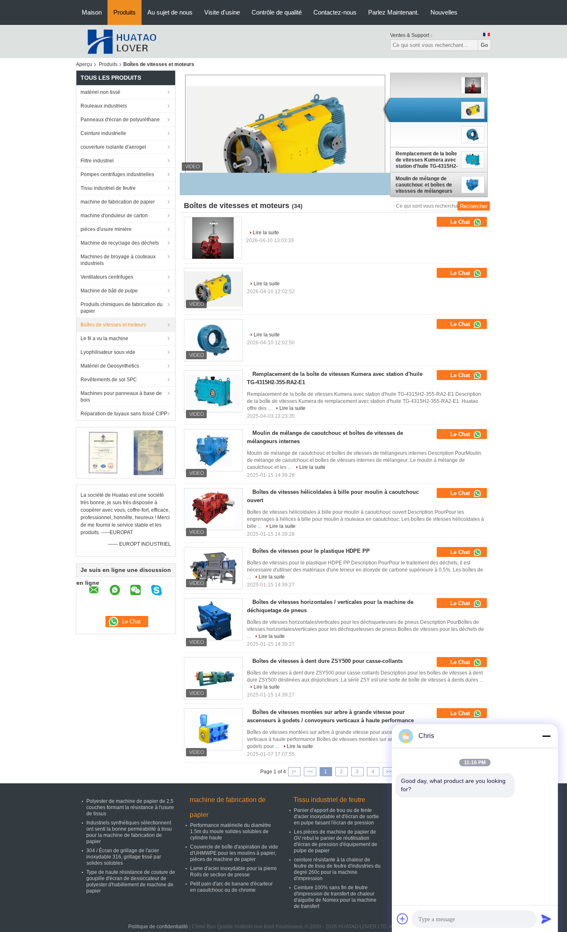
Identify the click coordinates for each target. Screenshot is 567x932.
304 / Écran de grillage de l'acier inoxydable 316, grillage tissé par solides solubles (123, 857)
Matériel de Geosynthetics (110, 366)
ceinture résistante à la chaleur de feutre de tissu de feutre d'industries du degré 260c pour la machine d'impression (337, 869)
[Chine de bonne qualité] (285, 146)
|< (294, 772)
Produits (124, 12)
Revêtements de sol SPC (109, 380)
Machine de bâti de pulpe (109, 291)
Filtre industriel (97, 161)
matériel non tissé (100, 92)
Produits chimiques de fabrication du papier (122, 308)
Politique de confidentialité (158, 927)
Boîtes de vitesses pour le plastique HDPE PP (311, 551)
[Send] (546, 919)
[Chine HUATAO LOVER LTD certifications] (103, 452)
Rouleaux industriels (104, 106)
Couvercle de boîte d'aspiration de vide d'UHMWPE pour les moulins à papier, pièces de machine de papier (234, 853)
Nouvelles (443, 12)
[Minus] (546, 736)
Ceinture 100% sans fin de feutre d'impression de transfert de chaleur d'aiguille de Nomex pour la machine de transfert (335, 897)
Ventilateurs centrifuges (107, 277)
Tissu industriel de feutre (108, 188)
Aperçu (84, 64)
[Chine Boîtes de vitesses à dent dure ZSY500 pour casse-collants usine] (213, 678)
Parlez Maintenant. (393, 12)
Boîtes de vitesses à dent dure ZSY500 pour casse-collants (327, 661)
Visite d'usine (222, 12)
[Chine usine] (213, 238)
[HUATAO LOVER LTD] (121, 41)
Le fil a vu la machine (104, 338)
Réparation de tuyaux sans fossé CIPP (124, 414)
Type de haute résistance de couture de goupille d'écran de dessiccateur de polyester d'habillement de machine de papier (130, 881)
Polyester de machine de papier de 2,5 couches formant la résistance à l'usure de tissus (130, 807)
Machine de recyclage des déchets (120, 243)
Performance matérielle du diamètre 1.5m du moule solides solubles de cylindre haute (230, 831)
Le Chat (461, 222)
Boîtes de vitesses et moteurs (113, 325)
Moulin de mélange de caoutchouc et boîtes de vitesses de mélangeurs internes (424, 185)
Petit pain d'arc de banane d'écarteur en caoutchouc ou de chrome (231, 887)
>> (389, 772)
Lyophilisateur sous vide (108, 352)
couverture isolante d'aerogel (113, 147)
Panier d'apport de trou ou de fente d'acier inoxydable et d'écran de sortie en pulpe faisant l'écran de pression (336, 816)
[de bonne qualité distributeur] (251, 221)
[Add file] (402, 919)
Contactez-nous (335, 12)
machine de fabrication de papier (118, 202)
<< (310, 772)
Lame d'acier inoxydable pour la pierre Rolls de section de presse (233, 872)
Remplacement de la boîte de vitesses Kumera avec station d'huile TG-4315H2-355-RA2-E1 (427, 160)
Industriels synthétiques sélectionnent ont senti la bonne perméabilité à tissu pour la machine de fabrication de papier (129, 832)
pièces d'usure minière (106, 229)
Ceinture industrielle (103, 133)
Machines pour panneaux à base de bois (121, 396)
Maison (92, 12)
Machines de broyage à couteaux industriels (118, 260)
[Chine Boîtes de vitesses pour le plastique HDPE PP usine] (213, 568)
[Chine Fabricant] (427, 85)
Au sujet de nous (170, 12)
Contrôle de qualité (277, 12)
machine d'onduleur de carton (114, 215)
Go (484, 45)
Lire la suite (266, 232)
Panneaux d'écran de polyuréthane (120, 120)
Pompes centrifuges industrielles (117, 174)
